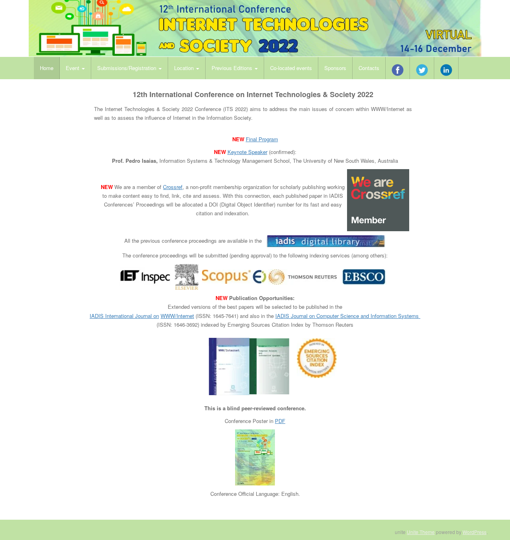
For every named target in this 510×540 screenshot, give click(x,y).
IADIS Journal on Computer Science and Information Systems (347, 316)
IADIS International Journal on (124, 316)
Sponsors (335, 68)
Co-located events (291, 68)
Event (73, 68)
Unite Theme (421, 531)
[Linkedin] (446, 68)
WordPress (474, 531)
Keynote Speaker (247, 152)
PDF (280, 421)
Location (184, 68)
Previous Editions (233, 68)
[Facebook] (398, 68)
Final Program (262, 139)
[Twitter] (422, 68)
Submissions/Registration (127, 68)
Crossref (172, 187)
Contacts (369, 68)
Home (46, 68)
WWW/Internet (177, 316)
